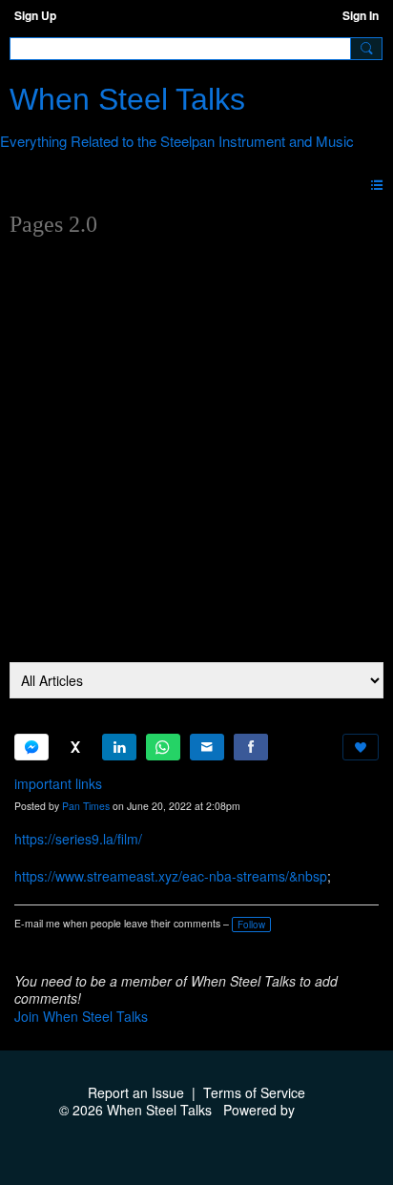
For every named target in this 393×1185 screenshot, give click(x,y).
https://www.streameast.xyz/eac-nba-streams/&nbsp (170, 875)
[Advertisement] (196, 456)
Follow (251, 924)
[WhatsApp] (163, 747)
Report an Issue (136, 1092)
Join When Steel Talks (81, 1016)
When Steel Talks (127, 99)
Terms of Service (254, 1092)
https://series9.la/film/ (78, 838)
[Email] (207, 747)
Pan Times (86, 806)
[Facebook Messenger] (31, 747)
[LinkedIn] (119, 747)
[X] (75, 747)
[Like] (360, 747)
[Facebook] (251, 747)
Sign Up (35, 15)
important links (58, 783)
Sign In (360, 15)
